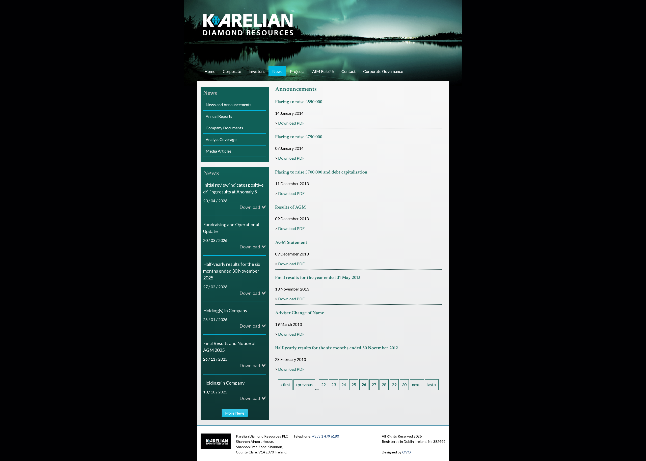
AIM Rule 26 (323, 71)
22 (323, 384)
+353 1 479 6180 (325, 436)
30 (404, 384)
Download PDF (291, 123)
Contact (348, 71)
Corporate (232, 71)
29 (394, 384)
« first (285, 384)
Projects (297, 71)
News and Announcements (228, 104)
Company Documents (224, 127)
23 (333, 384)
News (277, 71)
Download (249, 207)
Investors (257, 71)
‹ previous (304, 384)
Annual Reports (219, 116)
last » (431, 384)
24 (343, 384)
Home (209, 71)
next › (417, 384)
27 (374, 384)
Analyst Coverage (221, 139)
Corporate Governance (383, 71)
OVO (406, 452)
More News (235, 413)
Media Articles (218, 151)
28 (384, 384)
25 (354, 384)
